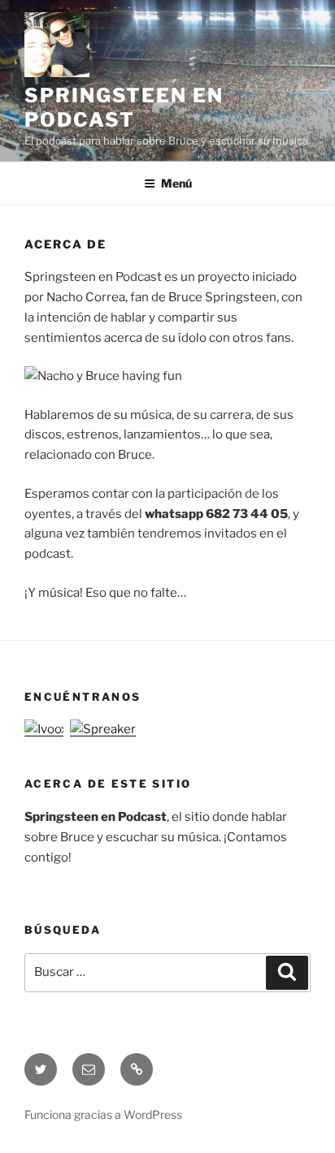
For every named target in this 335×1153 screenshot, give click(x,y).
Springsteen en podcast (124, 108)
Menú (176, 183)
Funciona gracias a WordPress (103, 1114)
